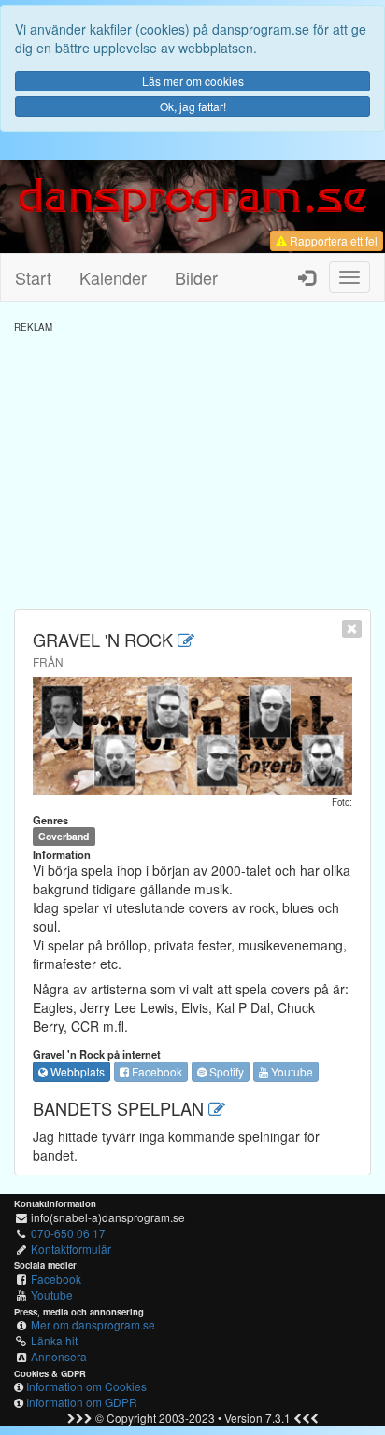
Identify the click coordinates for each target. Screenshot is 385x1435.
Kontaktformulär (71, 1249)
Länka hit (54, 1340)
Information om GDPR (81, 1402)
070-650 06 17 (68, 1233)
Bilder (196, 277)
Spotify (225, 1071)
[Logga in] (306, 277)
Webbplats (76, 1071)
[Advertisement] (192, 464)
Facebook (155, 1071)
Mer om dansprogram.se (93, 1324)
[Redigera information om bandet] (186, 639)
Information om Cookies (86, 1386)
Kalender (113, 277)
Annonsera (59, 1356)
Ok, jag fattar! (193, 106)
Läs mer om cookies (193, 81)
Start (33, 277)
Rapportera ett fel (332, 240)
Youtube (290, 1071)
